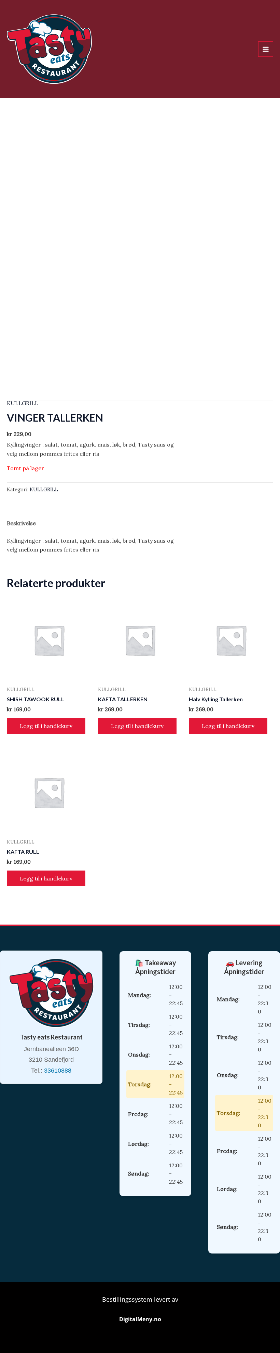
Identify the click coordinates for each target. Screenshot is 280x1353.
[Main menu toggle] (265, 48)
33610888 (57, 1070)
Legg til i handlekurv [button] (46, 725)
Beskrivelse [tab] (21, 523)
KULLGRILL (22, 403)
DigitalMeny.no (140, 1319)
